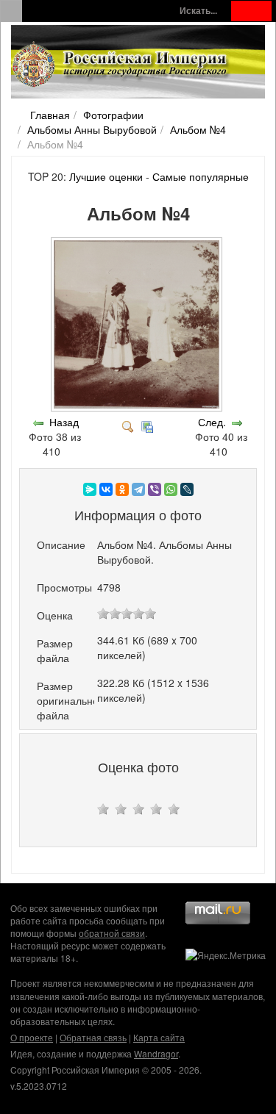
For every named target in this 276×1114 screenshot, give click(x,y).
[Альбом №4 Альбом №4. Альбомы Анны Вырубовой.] (138, 407)
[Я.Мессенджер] (89, 489)
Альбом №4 (198, 129)
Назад (64, 421)
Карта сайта (159, 1037)
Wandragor (156, 1053)
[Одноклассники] (122, 489)
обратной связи (112, 933)
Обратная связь (93, 1037)
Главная (50, 114)
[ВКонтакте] (106, 489)
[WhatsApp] (170, 489)
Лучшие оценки (106, 176)
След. (212, 421)
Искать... (198, 10)
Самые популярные (200, 176)
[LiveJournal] (187, 489)
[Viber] (154, 489)
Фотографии (113, 114)
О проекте (31, 1037)
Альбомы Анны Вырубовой (92, 129)
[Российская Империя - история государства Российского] (121, 64)
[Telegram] (138, 489)
